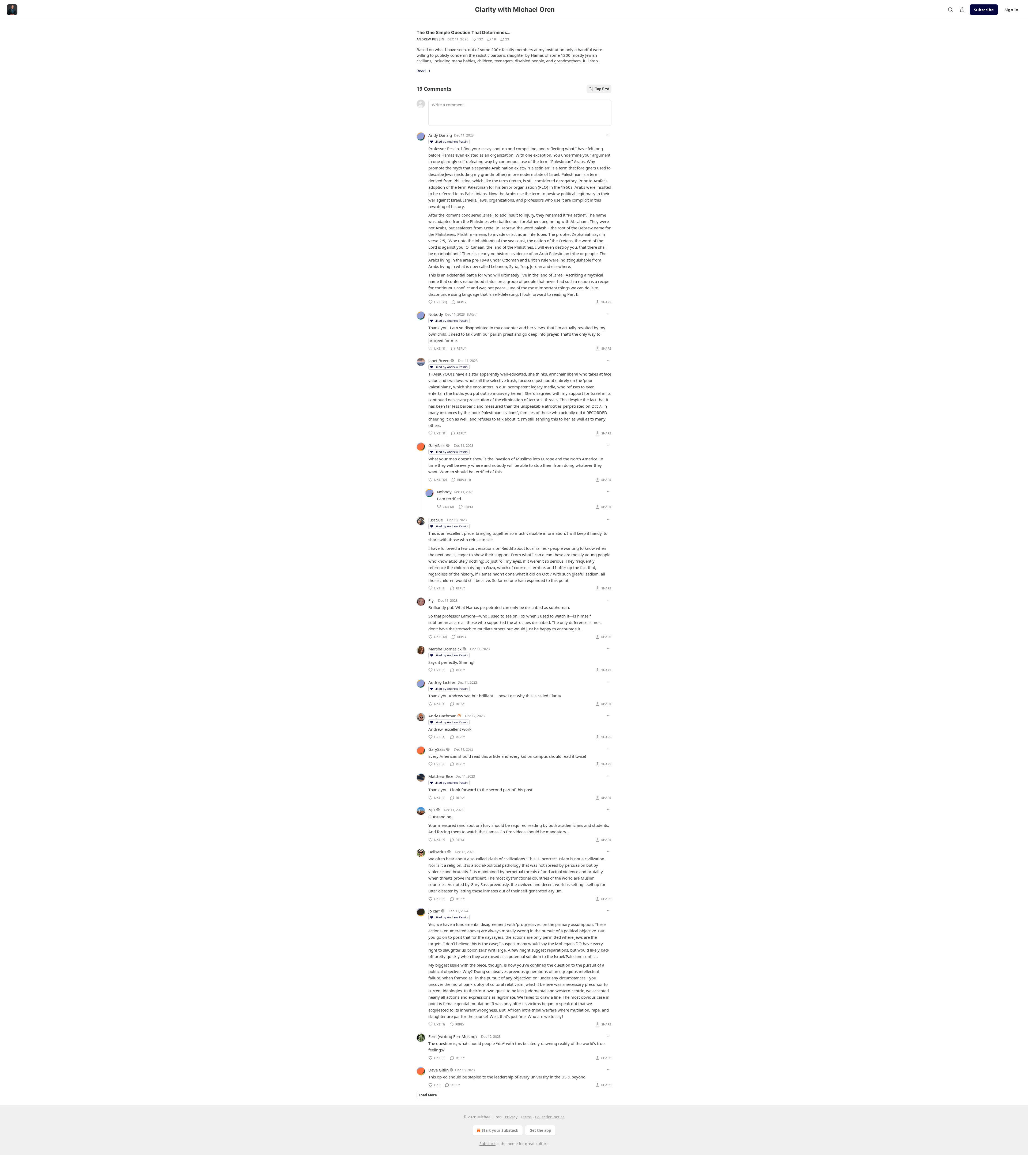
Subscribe (984, 9)
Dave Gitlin (438, 1070)
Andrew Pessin (430, 39)
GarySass (436, 445)
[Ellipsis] (608, 135)
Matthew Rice (440, 776)
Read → (423, 70)
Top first (602, 88)
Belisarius (437, 851)
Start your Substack (500, 1130)
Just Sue (435, 519)
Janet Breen (438, 360)
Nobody (435, 314)
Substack (487, 1143)
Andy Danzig (440, 135)
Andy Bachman (442, 715)
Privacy (511, 1116)
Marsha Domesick (445, 649)
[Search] (950, 9)
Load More (428, 1095)
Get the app (540, 1130)
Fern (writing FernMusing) (452, 1036)
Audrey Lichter (441, 682)
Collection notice (550, 1116)
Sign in (1011, 9)
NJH (431, 809)
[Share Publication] (962, 9)
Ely (431, 600)
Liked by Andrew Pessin (451, 141)
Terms (526, 1116)
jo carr (434, 911)
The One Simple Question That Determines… (464, 32)
